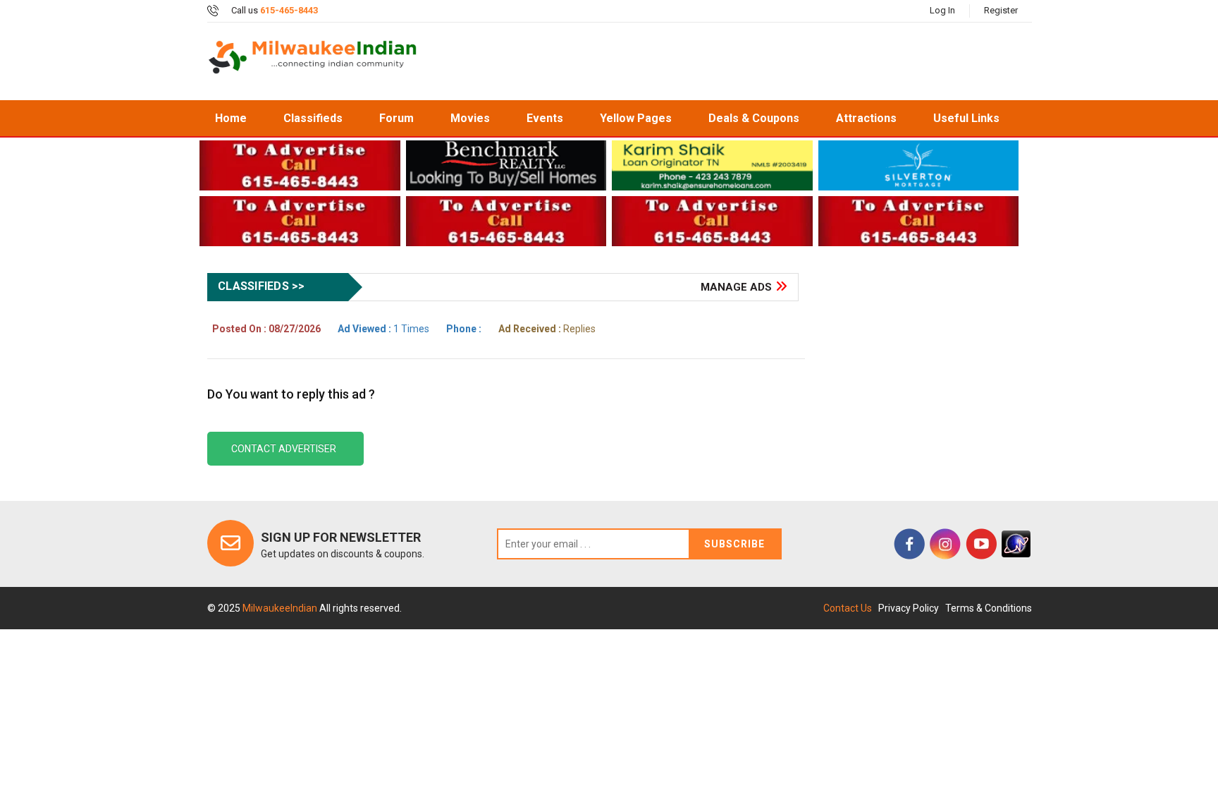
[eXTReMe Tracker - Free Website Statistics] (1016, 544)
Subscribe (734, 544)
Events (545, 118)
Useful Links (966, 118)
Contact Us (847, 608)
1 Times (383, 328)
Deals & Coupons (753, 118)
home (231, 118)
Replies (547, 328)
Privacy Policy (908, 608)
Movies (470, 118)
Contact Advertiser (283, 448)
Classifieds (313, 118)
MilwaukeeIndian (280, 608)
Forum (396, 118)
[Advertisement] (731, 61)
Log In (942, 10)
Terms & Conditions (988, 608)
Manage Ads (736, 287)
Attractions (866, 118)
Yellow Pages (636, 118)
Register (1001, 10)
